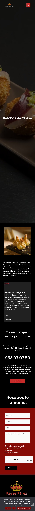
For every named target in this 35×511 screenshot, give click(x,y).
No (14, 508)
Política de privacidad (24, 508)
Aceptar (8, 508)
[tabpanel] (17, 300)
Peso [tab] (6, 316)
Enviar (11, 467)
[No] (32, 504)
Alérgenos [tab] (8, 320)
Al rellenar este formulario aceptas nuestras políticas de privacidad (15, 448)
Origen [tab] (7, 284)
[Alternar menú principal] (28, 5)
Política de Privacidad (11, 452)
